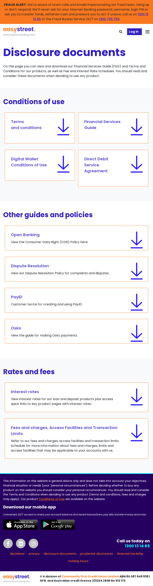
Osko (44, 331)
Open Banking (49, 238)
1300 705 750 (109, 19)
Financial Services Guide (102, 124)
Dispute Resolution (60, 269)
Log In (133, 31)
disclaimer (17, 554)
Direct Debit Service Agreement (96, 165)
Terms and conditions (26, 124)
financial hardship (130, 554)
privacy (34, 554)
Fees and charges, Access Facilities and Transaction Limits (65, 439)
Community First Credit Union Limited (90, 576)
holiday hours (78, 561)
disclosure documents (60, 554)
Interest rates (62, 397)
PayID (46, 300)
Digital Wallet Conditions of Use (29, 162)
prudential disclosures (96, 554)
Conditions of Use (52, 499)
